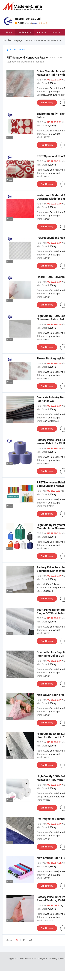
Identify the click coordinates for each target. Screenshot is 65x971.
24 (17, 940)
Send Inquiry (47, 102)
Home (9, 32)
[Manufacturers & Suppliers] (23, 6)
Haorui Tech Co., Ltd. (28, 18)
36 (24, 939)
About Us (41, 32)
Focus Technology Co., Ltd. (40, 958)
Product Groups (17, 49)
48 (30, 939)
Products (26, 32)
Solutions (57, 32)
